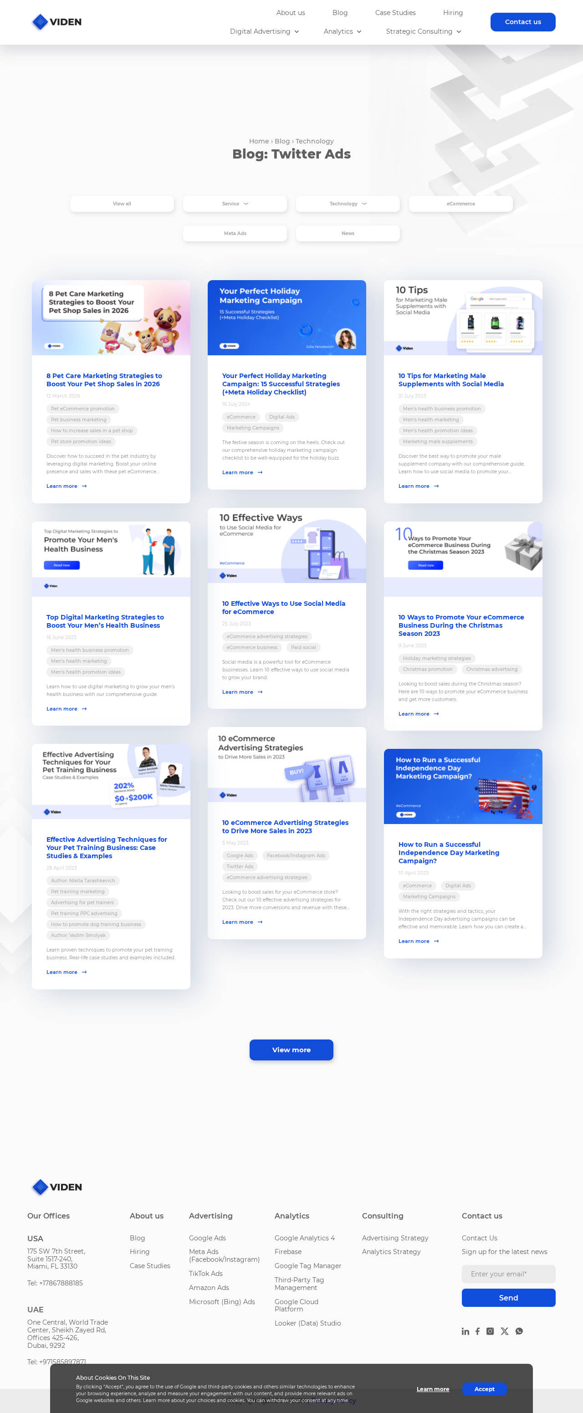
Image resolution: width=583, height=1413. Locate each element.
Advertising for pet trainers (82, 903)
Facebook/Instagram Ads (296, 856)
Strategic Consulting (419, 32)
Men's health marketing (431, 420)
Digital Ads (282, 417)
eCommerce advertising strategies (267, 637)
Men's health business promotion (442, 409)
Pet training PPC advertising (84, 913)
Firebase (288, 1252)
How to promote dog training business (96, 924)
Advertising (211, 1216)
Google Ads (240, 856)
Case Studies (395, 13)
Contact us (523, 22)
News (348, 233)
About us (290, 13)
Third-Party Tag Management (299, 1284)
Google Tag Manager (308, 1266)
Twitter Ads (240, 867)
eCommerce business (252, 647)
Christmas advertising (492, 669)
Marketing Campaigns (253, 428)
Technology (315, 141)
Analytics (338, 32)
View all (122, 204)
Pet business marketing (79, 420)
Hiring (453, 13)
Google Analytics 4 (305, 1238)
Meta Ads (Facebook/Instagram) (224, 1256)
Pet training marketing (78, 892)
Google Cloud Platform (296, 1306)
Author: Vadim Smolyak (78, 935)
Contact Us (479, 1238)
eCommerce (461, 204)
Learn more (61, 486)
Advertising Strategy (395, 1238)
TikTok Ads (206, 1274)
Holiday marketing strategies (437, 658)
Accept (485, 1389)
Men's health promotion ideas (438, 431)
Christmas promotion (428, 669)
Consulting (383, 1216)
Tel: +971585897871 (56, 1362)
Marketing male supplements (438, 442)
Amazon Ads (209, 1288)
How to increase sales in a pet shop (92, 431)
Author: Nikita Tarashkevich (83, 881)
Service (230, 204)
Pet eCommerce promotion (83, 409)
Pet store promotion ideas (81, 442)
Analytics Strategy (391, 1252)
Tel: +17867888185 (55, 1283)
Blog (340, 13)
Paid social (303, 647)
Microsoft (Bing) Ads (222, 1302)
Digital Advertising (260, 32)
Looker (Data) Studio (308, 1323)
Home (259, 141)
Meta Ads (235, 233)
